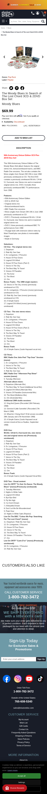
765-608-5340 (23, 701)
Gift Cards (23, 726)
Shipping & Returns (23, 736)
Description (23, 148)
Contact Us (23, 729)
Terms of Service (23, 746)
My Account (23, 720)
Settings (21, 782)
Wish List (23, 723)
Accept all (22, 776)
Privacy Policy (23, 742)
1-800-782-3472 (23, 596)
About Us (23, 760)
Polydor (10, 80)
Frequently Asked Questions (23, 733)
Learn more (12, 770)
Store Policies (24, 739)
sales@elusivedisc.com (23, 708)
